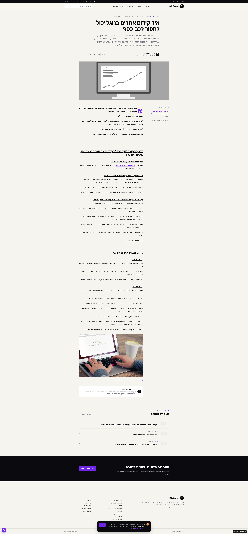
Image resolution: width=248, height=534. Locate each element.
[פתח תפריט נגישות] (4, 530)
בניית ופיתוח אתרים (116, 503)
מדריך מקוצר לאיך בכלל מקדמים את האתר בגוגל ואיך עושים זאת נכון (159, 113)
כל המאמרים (129, 6)
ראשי (147, 6)
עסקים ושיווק (118, 514)
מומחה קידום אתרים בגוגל (125, 165)
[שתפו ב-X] (94, 54)
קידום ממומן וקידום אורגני (159, 121)
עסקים (120, 511)
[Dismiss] (246, 532)
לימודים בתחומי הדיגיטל (115, 508)
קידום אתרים (148, 16)
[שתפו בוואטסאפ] (99, 54)
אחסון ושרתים (118, 500)
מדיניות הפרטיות (139, 528)
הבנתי (102, 525)
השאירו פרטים (86, 468)
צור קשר (115, 6)
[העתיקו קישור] (90, 54)
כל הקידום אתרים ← (86, 414)
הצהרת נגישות (87, 511)
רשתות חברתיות (117, 519)
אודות (122, 6)
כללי (120, 506)
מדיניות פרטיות (86, 508)
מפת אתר (88, 514)
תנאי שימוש (87, 506)
